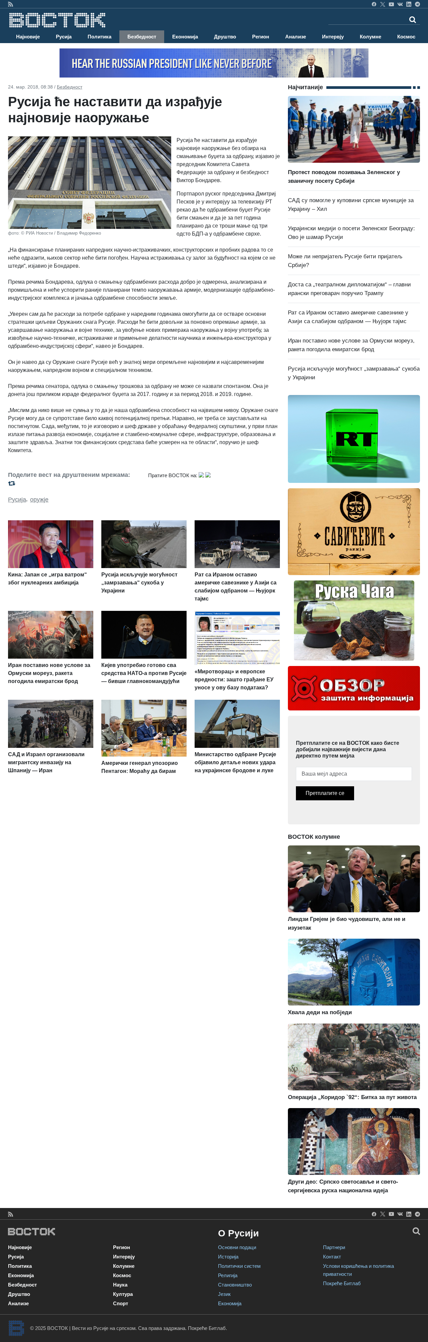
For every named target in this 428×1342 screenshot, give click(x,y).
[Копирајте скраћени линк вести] (74, 483)
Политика (99, 36)
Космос (406, 36)
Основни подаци (237, 1247)
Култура (123, 1294)
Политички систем (239, 1266)
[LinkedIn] (408, 4)
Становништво (235, 1285)
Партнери (334, 1247)
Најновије (28, 36)
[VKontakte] (400, 4)
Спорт (120, 1303)
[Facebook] (374, 4)
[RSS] (10, 4)
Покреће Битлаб (342, 1283)
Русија (64, 36)
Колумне (370, 36)
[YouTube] (391, 4)
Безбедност (141, 36)
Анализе (295, 36)
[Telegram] (417, 4)
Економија (185, 36)
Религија (227, 1275)
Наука (120, 1285)
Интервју (333, 36)
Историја (228, 1256)
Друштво (225, 36)
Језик (224, 1294)
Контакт (332, 1256)
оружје (39, 499)
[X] (382, 4)
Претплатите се (325, 793)
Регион (260, 36)
